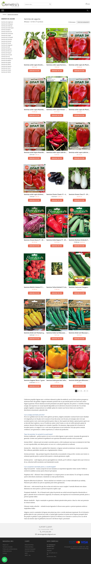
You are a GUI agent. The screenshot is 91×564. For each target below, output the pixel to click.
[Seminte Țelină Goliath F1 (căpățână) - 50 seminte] (57, 268)
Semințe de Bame (6, 29)
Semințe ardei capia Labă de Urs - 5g (79, 152)
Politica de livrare (7, 551)
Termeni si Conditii (7, 547)
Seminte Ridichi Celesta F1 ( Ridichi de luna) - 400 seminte (34, 287)
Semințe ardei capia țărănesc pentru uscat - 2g (34, 194)
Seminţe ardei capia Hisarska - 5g (34, 109)
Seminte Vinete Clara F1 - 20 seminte (79, 194)
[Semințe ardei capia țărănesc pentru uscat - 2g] (34, 178)
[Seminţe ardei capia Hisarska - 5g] (34, 92)
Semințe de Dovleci (6, 41)
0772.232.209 (46, 532)
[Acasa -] (10, 4)
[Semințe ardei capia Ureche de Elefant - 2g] (34, 45)
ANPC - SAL (28, 555)
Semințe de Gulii (5, 47)
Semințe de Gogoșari (6, 45)
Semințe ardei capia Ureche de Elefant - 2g (34, 65)
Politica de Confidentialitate (10, 549)
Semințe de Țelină (6, 72)
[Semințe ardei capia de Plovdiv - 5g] (79, 45)
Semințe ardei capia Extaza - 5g (56, 109)
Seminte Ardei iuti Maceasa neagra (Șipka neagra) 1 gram (57, 333)
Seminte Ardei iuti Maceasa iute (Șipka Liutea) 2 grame (79, 333)
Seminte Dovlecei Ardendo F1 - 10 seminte (79, 240)
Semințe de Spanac (6, 66)
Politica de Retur (29, 547)
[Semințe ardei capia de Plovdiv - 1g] (79, 92)
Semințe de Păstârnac (7, 58)
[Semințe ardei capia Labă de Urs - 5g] (79, 136)
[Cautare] (50, 4)
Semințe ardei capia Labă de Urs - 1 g (57, 152)
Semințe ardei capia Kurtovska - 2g (57, 65)
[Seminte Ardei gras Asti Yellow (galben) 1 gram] (57, 361)
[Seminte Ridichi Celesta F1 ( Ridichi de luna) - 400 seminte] (34, 268)
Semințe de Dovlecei (6, 39)
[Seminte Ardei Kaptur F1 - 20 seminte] (57, 222)
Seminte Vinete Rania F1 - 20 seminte (34, 240)
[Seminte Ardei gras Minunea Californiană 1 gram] (79, 361)
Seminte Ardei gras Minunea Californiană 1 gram (79, 380)
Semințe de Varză (5, 68)
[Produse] (2, 11)
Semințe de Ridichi (6, 60)
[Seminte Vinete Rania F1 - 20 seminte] (34, 222)
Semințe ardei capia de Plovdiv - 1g (79, 109)
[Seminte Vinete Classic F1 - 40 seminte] (57, 178)
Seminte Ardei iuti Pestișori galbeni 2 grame (34, 333)
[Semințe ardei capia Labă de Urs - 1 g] (57, 136)
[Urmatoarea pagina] (87, 391)
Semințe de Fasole (6, 43)
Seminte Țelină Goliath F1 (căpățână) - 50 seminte (57, 287)
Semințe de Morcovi (6, 51)
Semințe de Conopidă (7, 37)
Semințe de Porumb (6, 55)
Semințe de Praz (5, 56)
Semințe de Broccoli (6, 31)
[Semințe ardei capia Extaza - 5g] (57, 92)
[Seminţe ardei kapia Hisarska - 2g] (34, 136)
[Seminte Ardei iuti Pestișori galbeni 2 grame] (34, 315)
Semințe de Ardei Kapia (7, 28)
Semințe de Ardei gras (7, 24)
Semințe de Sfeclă (6, 64)
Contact (5, 553)
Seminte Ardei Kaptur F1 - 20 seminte (57, 240)
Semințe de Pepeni (6, 53)
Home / (5, 14)
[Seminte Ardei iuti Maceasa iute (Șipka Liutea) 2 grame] (79, 315)
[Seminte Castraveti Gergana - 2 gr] (79, 268)
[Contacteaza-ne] (88, 10)
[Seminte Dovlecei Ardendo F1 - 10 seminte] (79, 222)
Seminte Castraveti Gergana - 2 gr (79, 287)
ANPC (26, 553)
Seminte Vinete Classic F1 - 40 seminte (57, 194)
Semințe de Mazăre (6, 49)
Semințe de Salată (6, 62)
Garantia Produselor (30, 549)
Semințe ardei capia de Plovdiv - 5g (79, 65)
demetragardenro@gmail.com (46, 534)
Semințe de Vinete (6, 70)
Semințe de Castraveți (7, 33)
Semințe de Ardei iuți (6, 26)
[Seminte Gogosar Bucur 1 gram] (34, 361)
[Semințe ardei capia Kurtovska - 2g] (57, 45)
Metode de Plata (29, 545)
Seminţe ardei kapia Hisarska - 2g (34, 152)
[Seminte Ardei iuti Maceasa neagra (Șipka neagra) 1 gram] (57, 315)
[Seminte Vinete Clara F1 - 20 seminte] (79, 178)
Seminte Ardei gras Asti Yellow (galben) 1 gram (57, 380)
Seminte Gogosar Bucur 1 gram (34, 380)
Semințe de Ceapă (6, 35)
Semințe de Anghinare (7, 22)
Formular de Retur (29, 551)
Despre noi (5, 545)
